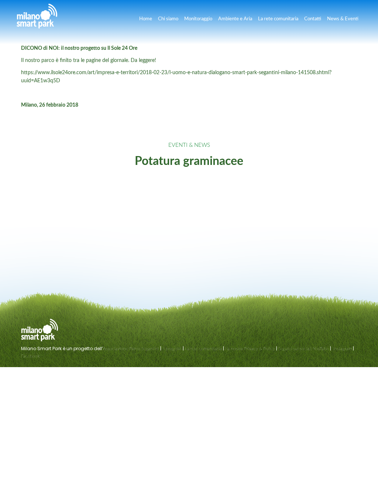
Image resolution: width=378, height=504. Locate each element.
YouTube (321, 348)
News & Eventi (342, 19)
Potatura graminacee (189, 161)
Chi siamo (168, 19)
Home (145, 19)
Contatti (312, 19)
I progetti (172, 348)
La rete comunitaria (278, 19)
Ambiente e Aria (235, 19)
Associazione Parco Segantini (131, 348)
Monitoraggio (198, 19)
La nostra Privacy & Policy (250, 348)
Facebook (30, 356)
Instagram (342, 348)
